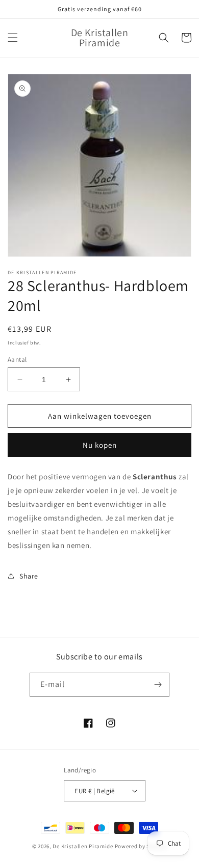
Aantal (17, 359)
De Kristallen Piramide (83, 846)
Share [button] (28, 576)
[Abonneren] (157, 685)
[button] (13, 37)
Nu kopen (100, 445)
